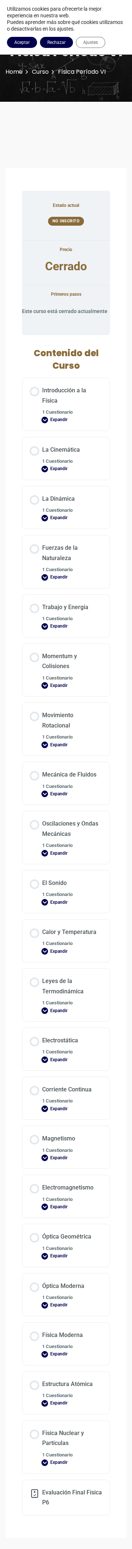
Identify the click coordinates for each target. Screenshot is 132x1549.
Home (14, 71)
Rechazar (56, 42)
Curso (40, 71)
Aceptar (22, 42)
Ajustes (90, 42)
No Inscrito (66, 221)
